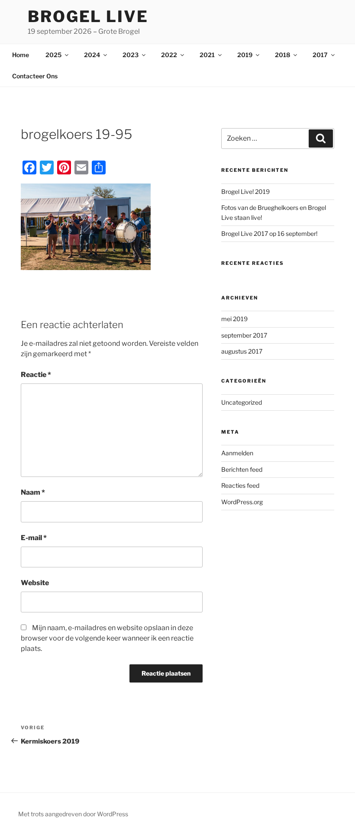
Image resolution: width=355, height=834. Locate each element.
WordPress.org (242, 502)
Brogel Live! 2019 (245, 191)
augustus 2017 (241, 351)
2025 (53, 54)
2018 (282, 54)
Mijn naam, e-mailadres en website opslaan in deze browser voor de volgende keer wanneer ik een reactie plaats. (107, 638)
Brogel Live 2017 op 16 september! (269, 233)
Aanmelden (237, 453)
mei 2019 (234, 318)
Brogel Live (88, 16)
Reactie (36, 374)
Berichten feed (241, 469)
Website (35, 583)
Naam (33, 492)
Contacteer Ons (35, 76)
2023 (131, 54)
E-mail (34, 538)
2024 (92, 54)
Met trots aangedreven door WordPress (73, 814)
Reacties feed (240, 485)
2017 (320, 54)
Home (20, 54)
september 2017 (244, 335)
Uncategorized (241, 402)
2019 (244, 54)
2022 (169, 54)
